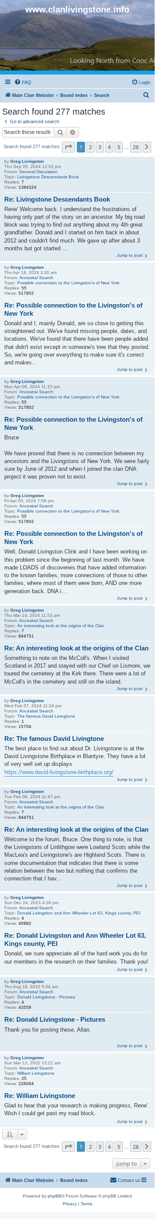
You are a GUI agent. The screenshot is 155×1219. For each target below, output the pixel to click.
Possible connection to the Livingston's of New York (68, 282)
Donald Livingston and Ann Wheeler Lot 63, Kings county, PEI (78, 913)
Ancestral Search (36, 277)
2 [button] (90, 147)
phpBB (54, 1196)
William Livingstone (36, 1073)
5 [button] (118, 147)
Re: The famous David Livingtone (54, 738)
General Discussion (38, 171)
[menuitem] (22, 82)
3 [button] (99, 147)
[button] (68, 147)
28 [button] (136, 147)
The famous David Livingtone (46, 716)
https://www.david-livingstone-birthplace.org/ (58, 772)
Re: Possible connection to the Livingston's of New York (73, 309)
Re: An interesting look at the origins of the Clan (76, 648)
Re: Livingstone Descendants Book (57, 199)
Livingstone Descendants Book (48, 176)
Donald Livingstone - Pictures (46, 997)
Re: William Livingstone (39, 1095)
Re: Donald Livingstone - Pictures (54, 1019)
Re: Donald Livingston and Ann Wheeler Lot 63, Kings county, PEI (75, 939)
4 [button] (109, 147)
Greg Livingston (27, 161)
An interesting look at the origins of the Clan (60, 625)
